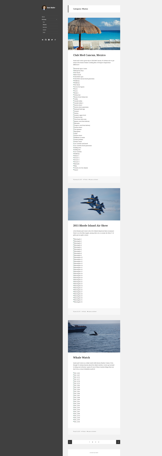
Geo (44, 22)
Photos (44, 24)
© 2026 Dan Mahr (94, 452)
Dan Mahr (51, 7)
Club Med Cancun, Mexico (89, 55)
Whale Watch (81, 357)
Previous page (70, 442)
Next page (118, 442)
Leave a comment (94, 179)
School (44, 30)
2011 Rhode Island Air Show (90, 225)
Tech (44, 32)
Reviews (45, 27)
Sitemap (44, 19)
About (43, 17)
